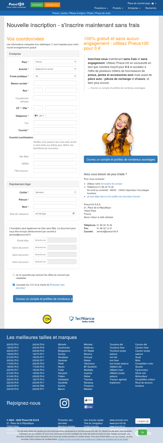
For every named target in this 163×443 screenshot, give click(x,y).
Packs (90, 13)
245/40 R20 (38, 385)
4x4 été (113, 357)
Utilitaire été (116, 366)
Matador (88, 388)
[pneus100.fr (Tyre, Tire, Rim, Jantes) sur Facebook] (88, 402)
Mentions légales (66, 426)
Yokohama (89, 363)
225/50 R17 (12, 369)
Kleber (87, 376)
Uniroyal (88, 357)
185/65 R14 (38, 369)
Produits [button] (117, 8)
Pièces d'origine (77, 13)
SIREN (25, 163)
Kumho (61, 385)
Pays (24, 61)
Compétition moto (144, 363)
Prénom (23, 199)
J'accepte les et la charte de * (40, 286)
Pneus (56, 13)
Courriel (22, 130)
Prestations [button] (100, 8)
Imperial (88, 373)
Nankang (88, 382)
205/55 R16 (12, 344)
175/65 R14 (12, 363)
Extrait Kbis (22, 240)
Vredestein (63, 379)
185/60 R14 (38, 373)
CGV (32, 284)
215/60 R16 (12, 376)
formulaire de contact (111, 183)
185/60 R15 (12, 366)
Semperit (62, 373)
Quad (138, 357)
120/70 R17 (38, 353)
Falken (61, 376)
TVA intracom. (21, 170)
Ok (142, 432)
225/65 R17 (38, 388)
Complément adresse (22, 100)
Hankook (62, 360)
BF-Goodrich (90, 366)
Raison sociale (19, 83)
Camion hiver (142, 347)
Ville (24, 108)
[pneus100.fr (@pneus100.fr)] (63, 402)
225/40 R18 (12, 379)
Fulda (61, 369)
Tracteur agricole (118, 379)
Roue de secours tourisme (143, 384)
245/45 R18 (38, 347)
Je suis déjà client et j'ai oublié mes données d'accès (113, 196)
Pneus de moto (102, 13)
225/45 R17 (12, 350)
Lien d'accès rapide (93, 420)
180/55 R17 (38, 357)
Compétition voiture (145, 379)
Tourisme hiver (117, 347)
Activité (23, 69)
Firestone (88, 385)
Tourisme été (116, 344)
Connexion (37, 4)
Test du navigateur (93, 423)
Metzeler (88, 344)
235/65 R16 (38, 376)
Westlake (88, 369)
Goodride (62, 382)
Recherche (150, 8)
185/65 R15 (12, 353)
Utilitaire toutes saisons (117, 374)
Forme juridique (18, 76)
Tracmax (88, 379)
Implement (115, 382)
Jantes (64, 13)
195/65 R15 (12, 347)
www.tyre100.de (118, 423)
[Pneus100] (16, 5)
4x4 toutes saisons (119, 363)
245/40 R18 (38, 344)
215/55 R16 (12, 357)
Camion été (141, 344)
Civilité (23, 192)
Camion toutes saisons (142, 352)
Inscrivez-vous (52, 4)
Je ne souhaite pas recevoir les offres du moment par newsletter (43, 276)
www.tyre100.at (117, 426)
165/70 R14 (38, 379)
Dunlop (61, 353)
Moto (137, 360)
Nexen (61, 366)
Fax (26, 123)
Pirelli (61, 363)
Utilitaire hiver (116, 369)
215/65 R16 (12, 373)
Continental (64, 347)
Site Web (23, 156)
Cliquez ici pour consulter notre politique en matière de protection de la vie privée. (93, 439)
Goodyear (63, 357)
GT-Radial (89, 350)
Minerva (88, 353)
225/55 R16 (38, 363)
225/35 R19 (12, 382)
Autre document (20, 247)
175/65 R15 (38, 366)
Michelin (62, 344)
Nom (24, 206)
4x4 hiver (114, 360)
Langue (141, 421)
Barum (61, 388)
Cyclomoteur (141, 369)
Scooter (139, 366)
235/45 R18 (12, 388)
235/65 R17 (38, 360)
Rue (25, 90)
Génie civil (140, 373)
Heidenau (89, 347)
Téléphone (21, 115)
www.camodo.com (119, 420)
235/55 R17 (38, 382)
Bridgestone (64, 350)
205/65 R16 (38, 350)
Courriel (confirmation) (20, 137)
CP (17, 108)
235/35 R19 (12, 385)
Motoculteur (141, 376)
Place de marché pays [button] (139, 3)
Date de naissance (19, 213)
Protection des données (65, 421)
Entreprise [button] (133, 8)
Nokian (87, 360)
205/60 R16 (12, 360)
